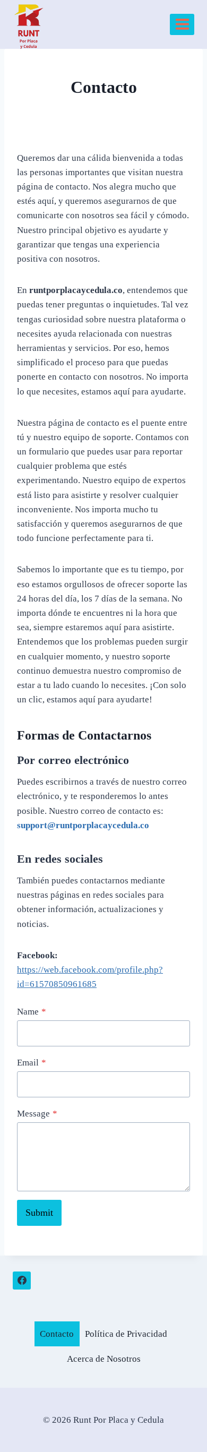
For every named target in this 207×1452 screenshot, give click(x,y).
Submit (39, 1212)
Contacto (57, 1334)
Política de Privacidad (126, 1334)
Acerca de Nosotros (104, 1359)
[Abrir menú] (182, 24)
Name (31, 1012)
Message (37, 1114)
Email (31, 1063)
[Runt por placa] (29, 24)
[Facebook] (22, 1280)
